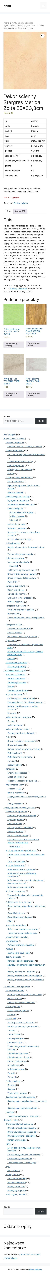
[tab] (9, 211)
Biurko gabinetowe (18, 288)
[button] (42, 36)
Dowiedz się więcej (11, 345)
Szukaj (6, 416)
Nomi (7, 6)
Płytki (12, 25)
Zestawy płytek (23, 25)
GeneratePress (35, 1269)
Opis (9, 211)
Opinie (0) (20, 211)
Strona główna (9, 23)
